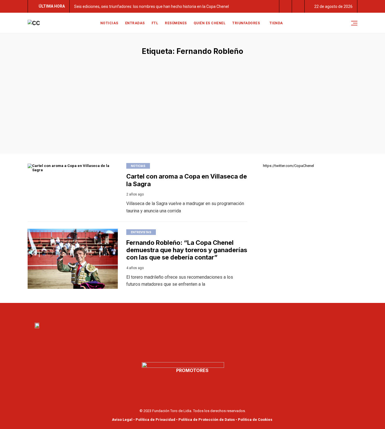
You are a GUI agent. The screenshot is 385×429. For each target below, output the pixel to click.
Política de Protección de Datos (206, 419)
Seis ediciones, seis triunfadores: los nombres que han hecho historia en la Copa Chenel (151, 6)
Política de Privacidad (155, 419)
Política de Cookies (255, 419)
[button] (285, 6)
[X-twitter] (198, 311)
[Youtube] (186, 311)
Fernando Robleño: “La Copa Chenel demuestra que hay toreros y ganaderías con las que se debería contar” (186, 250)
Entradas (135, 23)
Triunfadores (246, 23)
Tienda (276, 23)
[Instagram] (211, 311)
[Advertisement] (192, 97)
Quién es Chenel (210, 23)
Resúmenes (176, 23)
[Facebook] (174, 311)
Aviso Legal (122, 419)
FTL (155, 23)
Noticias (109, 23)
